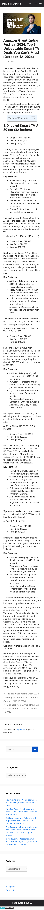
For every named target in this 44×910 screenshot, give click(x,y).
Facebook (10, 890)
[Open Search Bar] (30, 3)
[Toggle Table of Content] (32, 118)
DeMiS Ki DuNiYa (11, 3)
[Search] (35, 749)
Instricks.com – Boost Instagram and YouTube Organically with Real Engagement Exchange (21, 841)
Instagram (10, 886)
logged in (20, 729)
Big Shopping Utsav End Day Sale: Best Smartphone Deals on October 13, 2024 (21, 708)
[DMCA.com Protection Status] (7, 908)
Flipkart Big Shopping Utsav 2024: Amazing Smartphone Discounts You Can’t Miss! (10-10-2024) (21, 697)
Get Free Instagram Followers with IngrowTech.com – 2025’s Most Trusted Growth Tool (21, 821)
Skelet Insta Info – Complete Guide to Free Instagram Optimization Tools (21, 802)
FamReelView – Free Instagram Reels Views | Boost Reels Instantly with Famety (21, 812)
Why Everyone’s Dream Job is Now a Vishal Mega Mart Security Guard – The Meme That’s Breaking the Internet (22, 831)
